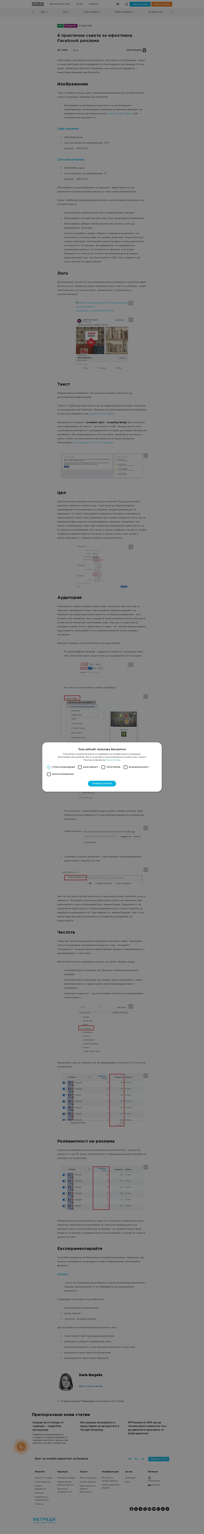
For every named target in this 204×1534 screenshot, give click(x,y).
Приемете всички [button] (102, 783)
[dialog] (102, 767)
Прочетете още (113, 760)
